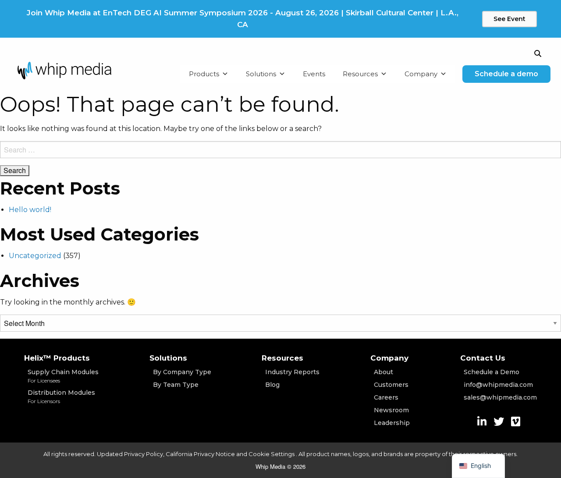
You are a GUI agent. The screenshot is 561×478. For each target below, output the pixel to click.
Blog (272, 385)
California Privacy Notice (200, 453)
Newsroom (391, 410)
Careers (386, 397)
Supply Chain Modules (63, 376)
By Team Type (176, 385)
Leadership (392, 423)
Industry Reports (292, 372)
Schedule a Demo (491, 372)
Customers (391, 385)
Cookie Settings (272, 453)
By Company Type (182, 372)
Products (204, 74)
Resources (360, 74)
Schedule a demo (506, 74)
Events (314, 74)
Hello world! (30, 209)
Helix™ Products (57, 358)
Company (421, 74)
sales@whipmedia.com (500, 397)
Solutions (261, 74)
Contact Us (482, 358)
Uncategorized (35, 255)
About (383, 372)
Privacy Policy (143, 453)
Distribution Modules (61, 396)
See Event (509, 19)
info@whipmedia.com (498, 385)
